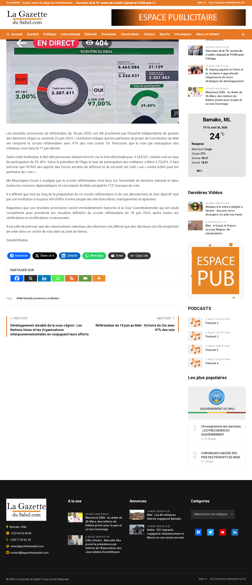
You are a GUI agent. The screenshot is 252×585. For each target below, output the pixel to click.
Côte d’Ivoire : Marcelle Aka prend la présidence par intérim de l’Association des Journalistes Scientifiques (103, 546)
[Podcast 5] (195, 349)
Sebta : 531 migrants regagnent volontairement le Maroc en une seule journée (165, 534)
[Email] (85, 278)
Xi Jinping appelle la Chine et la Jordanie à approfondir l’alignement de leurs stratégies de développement (225, 75)
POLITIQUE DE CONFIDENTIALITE (228, 579)
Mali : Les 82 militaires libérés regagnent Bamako (164, 517)
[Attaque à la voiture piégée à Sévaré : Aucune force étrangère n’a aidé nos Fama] (195, 206)
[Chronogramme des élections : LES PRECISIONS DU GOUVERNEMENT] (217, 403)
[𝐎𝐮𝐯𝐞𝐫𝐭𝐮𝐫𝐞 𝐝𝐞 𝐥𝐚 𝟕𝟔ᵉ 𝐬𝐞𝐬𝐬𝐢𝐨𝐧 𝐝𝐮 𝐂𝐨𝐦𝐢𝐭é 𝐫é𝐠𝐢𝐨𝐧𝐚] (195, 50)
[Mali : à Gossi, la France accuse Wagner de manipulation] (195, 225)
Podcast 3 (212, 337)
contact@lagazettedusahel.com (29, 553)
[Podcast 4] (195, 362)
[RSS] (71, 278)
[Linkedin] (44, 278)
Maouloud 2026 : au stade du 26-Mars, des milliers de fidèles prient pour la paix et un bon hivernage (224, 98)
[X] (30, 278)
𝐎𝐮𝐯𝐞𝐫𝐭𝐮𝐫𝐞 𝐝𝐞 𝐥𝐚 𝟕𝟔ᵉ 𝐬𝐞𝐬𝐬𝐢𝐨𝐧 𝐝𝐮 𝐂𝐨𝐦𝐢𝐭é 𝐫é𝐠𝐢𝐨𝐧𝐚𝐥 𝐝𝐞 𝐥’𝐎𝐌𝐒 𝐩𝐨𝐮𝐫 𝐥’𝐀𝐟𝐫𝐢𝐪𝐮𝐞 (101, 2)
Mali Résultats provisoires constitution (38, 298)
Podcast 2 (212, 323)
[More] (98, 278)
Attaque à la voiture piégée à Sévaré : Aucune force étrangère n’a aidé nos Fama (224, 211)
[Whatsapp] (57, 278)
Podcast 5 (212, 350)
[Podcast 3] (195, 336)
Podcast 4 (212, 363)
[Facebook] (17, 278)
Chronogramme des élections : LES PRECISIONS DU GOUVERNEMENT (221, 430)
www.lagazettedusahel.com (26, 546)
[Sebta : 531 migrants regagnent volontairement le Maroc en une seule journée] (137, 529)
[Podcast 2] (195, 322)
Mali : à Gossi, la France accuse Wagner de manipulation (221, 229)
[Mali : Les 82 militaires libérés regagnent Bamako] (137, 514)
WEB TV (203, 579)
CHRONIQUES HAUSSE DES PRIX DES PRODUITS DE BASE (220, 455)
